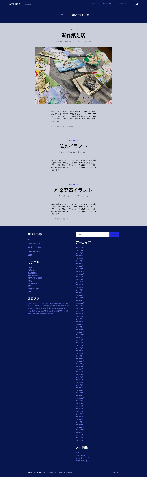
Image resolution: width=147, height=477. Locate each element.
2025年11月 (80, 271)
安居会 (30, 255)
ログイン (79, 453)
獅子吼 (37, 311)
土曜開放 (46, 306)
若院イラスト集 (73, 29)
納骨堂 (45, 311)
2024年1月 (79, 327)
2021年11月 (80, 395)
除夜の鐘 (42, 313)
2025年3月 (79, 290)
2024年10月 (80, 303)
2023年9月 (79, 337)
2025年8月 (79, 279)
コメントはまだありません (84, 41)
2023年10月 (80, 335)
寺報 (68, 305)
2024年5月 (79, 316)
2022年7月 (79, 374)
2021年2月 (79, 419)
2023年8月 (79, 340)
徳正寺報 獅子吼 (33, 275)
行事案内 (93, 4)
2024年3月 (79, 322)
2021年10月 (80, 398)
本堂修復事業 (32, 283)
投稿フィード (81, 455)
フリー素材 (62, 219)
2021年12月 (80, 393)
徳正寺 (44, 308)
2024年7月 (79, 311)
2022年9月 (79, 369)
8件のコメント (84, 152)
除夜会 (45, 313)
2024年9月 (79, 306)
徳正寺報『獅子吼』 (109, 4)
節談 (42, 311)
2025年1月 (79, 295)
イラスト (55, 126)
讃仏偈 (29, 313)
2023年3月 (79, 353)
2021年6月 (79, 409)
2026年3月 (79, 261)
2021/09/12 (69, 41)
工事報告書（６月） (35, 251)
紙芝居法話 (70, 126)
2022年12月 (80, 361)
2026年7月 (79, 250)
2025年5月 (79, 287)
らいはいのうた (40, 303)
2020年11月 (80, 427)
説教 (67, 311)
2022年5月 (79, 380)
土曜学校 (41, 305)
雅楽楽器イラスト (73, 190)
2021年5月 (79, 411)
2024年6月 (79, 314)
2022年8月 (79, 372)
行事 (29, 291)
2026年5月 (79, 256)
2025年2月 (79, 292)
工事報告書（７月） (35, 243)
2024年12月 (80, 298)
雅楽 (66, 219)
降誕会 (37, 313)
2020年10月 (80, 430)
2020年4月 (79, 440)
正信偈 (65, 308)
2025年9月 (79, 277)
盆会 (29, 239)
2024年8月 (79, 308)
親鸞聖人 (59, 311)
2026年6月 (79, 253)
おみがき (29, 303)
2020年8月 (79, 435)
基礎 (51, 305)
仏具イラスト (73, 146)
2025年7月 (79, 282)
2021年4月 (79, 414)
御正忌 (40, 308)
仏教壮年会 (53, 303)
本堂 (49, 308)
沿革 (99, 4)
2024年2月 (79, 324)
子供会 (63, 306)
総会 (55, 311)
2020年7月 (79, 438)
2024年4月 (79, 319)
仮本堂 (29, 305)
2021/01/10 (72, 152)
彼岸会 (33, 308)
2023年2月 (79, 356)
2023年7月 (79, 343)
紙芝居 (51, 311)
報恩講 (55, 306)
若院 (61, 41)
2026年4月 (79, 258)
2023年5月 (79, 348)
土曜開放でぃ (32, 270)
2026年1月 (79, 266)
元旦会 (33, 305)
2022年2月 (79, 387)
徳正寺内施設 (32, 273)
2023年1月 (79, 358)
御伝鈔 (37, 308)
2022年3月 (79, 385)
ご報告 (30, 267)
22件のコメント (84, 196)
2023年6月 (79, 345)
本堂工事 (54, 308)
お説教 (33, 303)
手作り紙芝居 (62, 126)
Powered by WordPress (65, 472)
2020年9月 (79, 432)
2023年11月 (80, 332)
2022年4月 (79, 382)
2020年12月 (80, 424)
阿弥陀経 (33, 313)
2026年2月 (79, 263)
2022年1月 (79, 390)
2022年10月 (80, 366)
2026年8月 (79, 248)
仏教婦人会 (60, 303)
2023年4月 (79, 351)
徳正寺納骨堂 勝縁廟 (35, 278)
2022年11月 (80, 364)
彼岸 (31, 308)
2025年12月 (80, 269)
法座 (29, 286)
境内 (59, 305)
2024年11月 (80, 300)
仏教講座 (67, 303)
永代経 (29, 311)
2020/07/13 (72, 196)
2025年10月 (80, 274)
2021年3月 (79, 417)
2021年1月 (79, 422)
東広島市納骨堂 (60, 308)
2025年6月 (79, 285)
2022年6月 (79, 377)
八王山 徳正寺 (14, 4)
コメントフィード (82, 458)
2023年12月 (80, 329)
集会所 (51, 313)
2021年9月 (79, 401)
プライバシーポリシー (123, 4)
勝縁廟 (37, 306)
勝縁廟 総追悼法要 (34, 247)
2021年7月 (79, 406)
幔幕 (28, 308)
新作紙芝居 (73, 35)
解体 (64, 311)
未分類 (30, 281)
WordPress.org (81, 461)
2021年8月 (79, 403)
